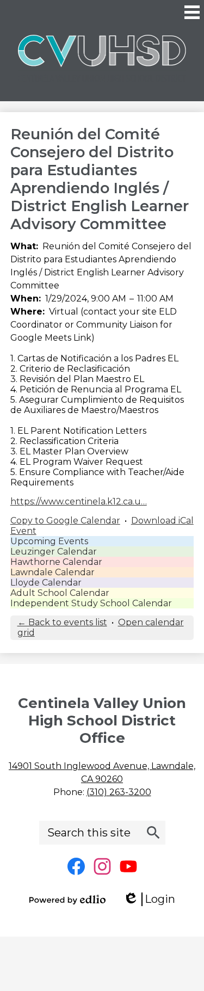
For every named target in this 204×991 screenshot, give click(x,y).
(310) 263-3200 (118, 792)
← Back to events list (62, 622)
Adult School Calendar (59, 593)
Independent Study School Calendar (91, 603)
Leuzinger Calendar (53, 551)
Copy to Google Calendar (65, 520)
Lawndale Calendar (52, 572)
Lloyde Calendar (46, 582)
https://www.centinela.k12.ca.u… (78, 501)
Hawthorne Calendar (56, 562)
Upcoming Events (49, 541)
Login (153, 899)
